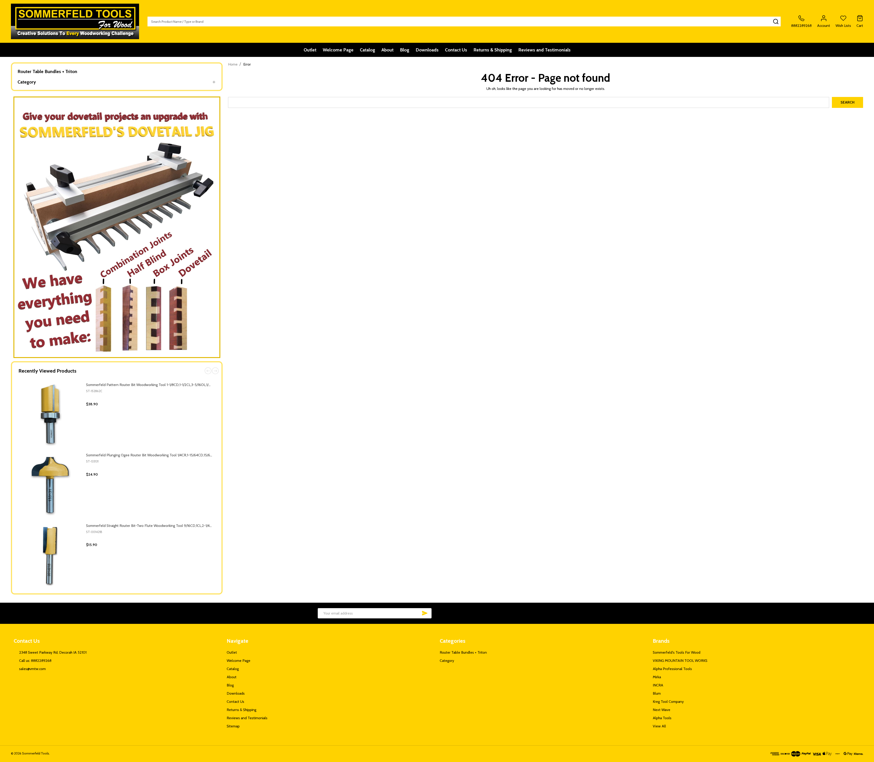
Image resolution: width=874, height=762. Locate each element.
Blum (657, 693)
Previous (208, 370)
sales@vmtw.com (32, 669)
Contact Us (456, 50)
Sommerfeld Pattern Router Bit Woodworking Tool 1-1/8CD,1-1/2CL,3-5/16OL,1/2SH (150, 385)
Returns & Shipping (492, 50)
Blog (404, 50)
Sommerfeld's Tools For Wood (676, 652)
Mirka (657, 677)
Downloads (427, 50)
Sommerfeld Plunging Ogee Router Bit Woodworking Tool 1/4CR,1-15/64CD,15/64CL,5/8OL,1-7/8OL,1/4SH (167, 455)
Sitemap (233, 726)
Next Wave (661, 710)
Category (27, 82)
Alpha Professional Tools (672, 669)
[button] (116, 227)
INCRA (658, 685)
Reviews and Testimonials (544, 50)
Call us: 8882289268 (35, 660)
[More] (214, 82)
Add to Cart (158, 448)
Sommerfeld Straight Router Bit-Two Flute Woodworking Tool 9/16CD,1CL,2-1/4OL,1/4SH (155, 525)
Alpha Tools (662, 718)
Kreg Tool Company (668, 701)
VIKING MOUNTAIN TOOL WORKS (680, 660)
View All (659, 726)
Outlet (310, 50)
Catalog (367, 50)
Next (215, 370)
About (387, 50)
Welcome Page (338, 50)
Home (233, 64)
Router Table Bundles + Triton (47, 71)
